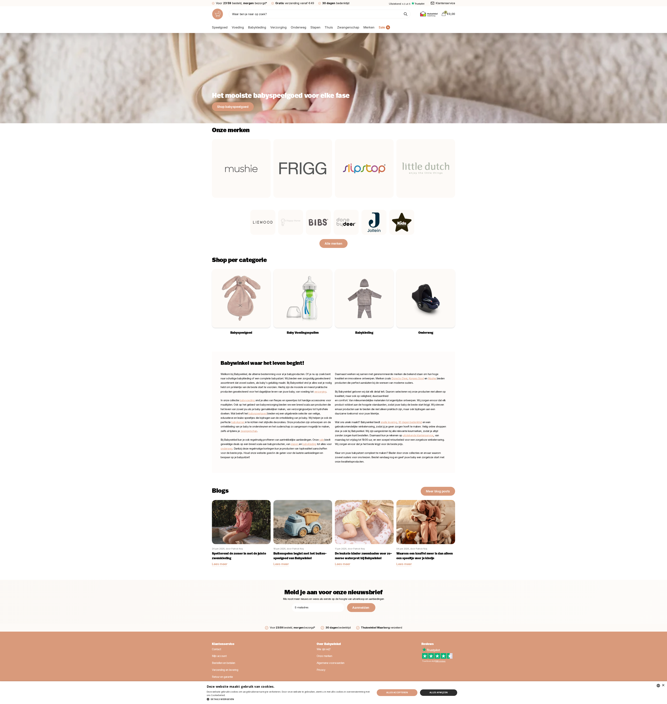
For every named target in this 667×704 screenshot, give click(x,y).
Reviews (427, 644)
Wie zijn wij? (324, 649)
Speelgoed (220, 27)
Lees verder (232, 695)
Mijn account (219, 656)
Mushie (432, 378)
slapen (295, 444)
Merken (368, 27)
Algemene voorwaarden (330, 663)
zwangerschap (249, 431)
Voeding (238, 27)
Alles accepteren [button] (397, 692)
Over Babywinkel (329, 644)
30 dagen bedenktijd (410, 422)
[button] (288, 699)
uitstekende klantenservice (418, 435)
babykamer (238, 422)
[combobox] (658, 685)
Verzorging (278, 27)
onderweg (226, 448)
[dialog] (333, 692)
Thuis (329, 27)
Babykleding (257, 27)
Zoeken (405, 14)
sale (321, 439)
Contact (216, 649)
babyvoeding (247, 400)
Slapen (315, 27)
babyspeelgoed (258, 413)
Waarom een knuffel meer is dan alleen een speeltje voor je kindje (424, 556)
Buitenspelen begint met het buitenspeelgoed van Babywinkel (300, 556)
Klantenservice (223, 644)
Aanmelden (361, 607)
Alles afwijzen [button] (439, 692)
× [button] (663, 685)
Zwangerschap (348, 27)
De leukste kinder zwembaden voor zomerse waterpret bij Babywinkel (363, 556)
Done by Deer (399, 378)
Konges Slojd (416, 378)
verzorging (320, 391)
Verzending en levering (225, 670)
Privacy (321, 670)
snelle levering (389, 422)
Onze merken (324, 656)
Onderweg (298, 27)
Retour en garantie (222, 676)
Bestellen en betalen (223, 663)
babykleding (309, 444)
